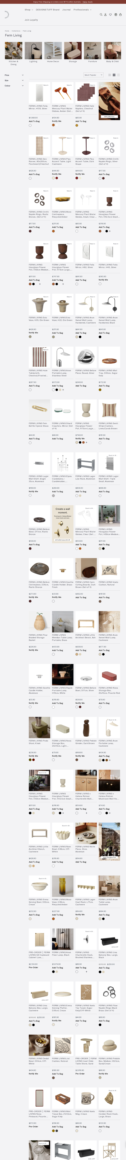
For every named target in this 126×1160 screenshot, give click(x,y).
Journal (66, 9)
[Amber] (53, 125)
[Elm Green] (30, 336)
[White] (53, 707)
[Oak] (80, 759)
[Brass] (30, 442)
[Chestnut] (76, 125)
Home (7, 31)
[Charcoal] (56, 1130)
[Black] (106, 231)
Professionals (81, 9)
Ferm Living (27, 31)
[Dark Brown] (76, 759)
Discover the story (80, 2)
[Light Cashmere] (53, 178)
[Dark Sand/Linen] (103, 442)
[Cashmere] (76, 337)
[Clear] (56, 125)
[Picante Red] (100, 707)
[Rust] (100, 231)
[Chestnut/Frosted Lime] (30, 389)
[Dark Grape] (56, 178)
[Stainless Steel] (53, 389)
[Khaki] (30, 759)
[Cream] (30, 918)
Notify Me (56, 121)
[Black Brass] (100, 1024)
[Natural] (100, 601)
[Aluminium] (103, 231)
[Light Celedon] (103, 707)
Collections (16, 31)
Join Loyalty (31, 19)
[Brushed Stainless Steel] (53, 495)
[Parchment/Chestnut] (30, 178)
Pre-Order (33, 967)
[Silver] (30, 125)
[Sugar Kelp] (100, 389)
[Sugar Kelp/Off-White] (76, 1024)
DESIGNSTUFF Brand (47, 9)
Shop (28, 9)
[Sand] (100, 1077)
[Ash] (76, 654)
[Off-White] (53, 866)
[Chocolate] (106, 760)
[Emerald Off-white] (103, 389)
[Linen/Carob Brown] (100, 442)
